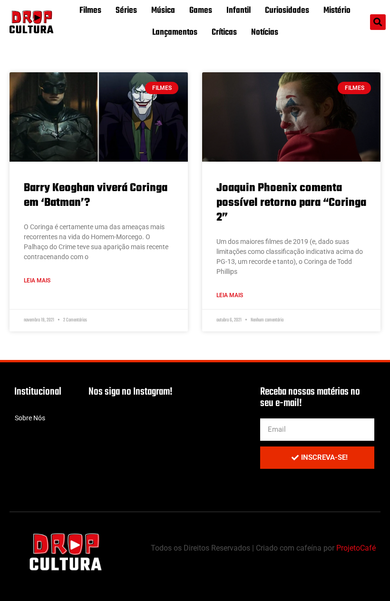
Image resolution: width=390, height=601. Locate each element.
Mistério (337, 11)
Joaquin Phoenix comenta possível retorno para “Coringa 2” (291, 202)
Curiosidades (287, 11)
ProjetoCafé (356, 548)
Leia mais (37, 280)
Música (163, 11)
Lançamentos (174, 32)
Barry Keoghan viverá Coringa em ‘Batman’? (95, 195)
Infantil (238, 11)
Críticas (224, 32)
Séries (126, 11)
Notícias (264, 32)
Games (200, 11)
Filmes (90, 11)
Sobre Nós (30, 418)
